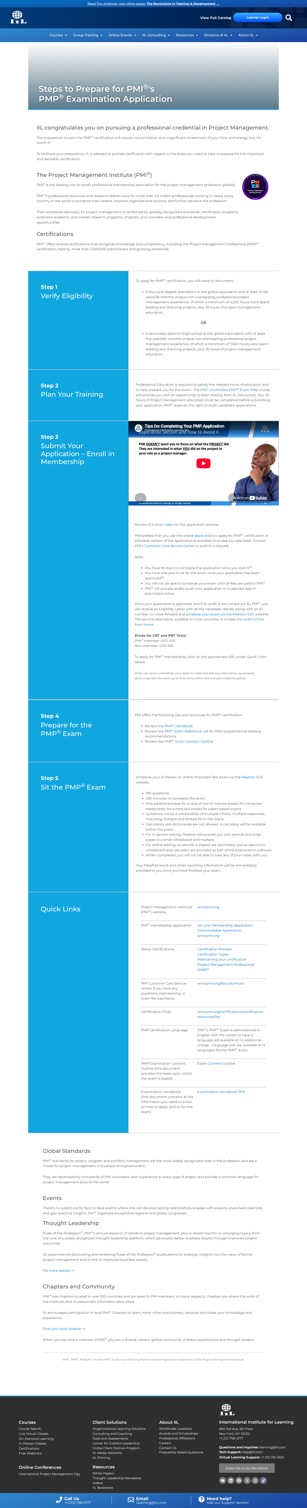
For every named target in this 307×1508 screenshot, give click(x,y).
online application (198, 536)
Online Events (120, 35)
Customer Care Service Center (169, 546)
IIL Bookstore (103, 1488)
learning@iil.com (252, 1447)
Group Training (85, 35)
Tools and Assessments (110, 1438)
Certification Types (212, 954)
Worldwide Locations (175, 1429)
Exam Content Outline (194, 741)
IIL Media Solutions (107, 1453)
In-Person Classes (32, 1443)
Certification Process (214, 949)
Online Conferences (40, 1467)
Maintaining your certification (222, 959)
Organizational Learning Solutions (119, 1429)
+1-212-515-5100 (272, 1457)
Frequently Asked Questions (181, 1452)
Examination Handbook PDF (221, 1092)
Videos (98, 1483)
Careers (165, 1443)
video (169, 525)
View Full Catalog (215, 18)
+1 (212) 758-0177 (77, 1503)
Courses (56, 35)
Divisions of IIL (216, 35)
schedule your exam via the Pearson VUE (220, 614)
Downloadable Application (219, 930)
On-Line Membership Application (225, 925)
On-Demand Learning (36, 1439)
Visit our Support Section (228, 1503)
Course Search (30, 1429)
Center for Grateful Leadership (116, 1443)
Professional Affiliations (177, 1438)
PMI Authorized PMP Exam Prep (229, 390)
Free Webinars (30, 1453)
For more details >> (59, 1271)
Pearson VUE (252, 777)
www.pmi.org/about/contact (220, 983)
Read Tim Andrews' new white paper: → (153, 4)
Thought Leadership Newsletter (117, 1478)
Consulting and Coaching (112, 1434)
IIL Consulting (154, 35)
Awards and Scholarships (178, 1433)
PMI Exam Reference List (186, 731)
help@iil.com (241, 1452)
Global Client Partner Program (116, 1448)
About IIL (246, 35)
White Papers (103, 1473)
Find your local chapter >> (64, 1329)
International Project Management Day (49, 1474)
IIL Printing (101, 1458)
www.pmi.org (208, 907)
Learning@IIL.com (151, 1503)
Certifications (29, 1448)
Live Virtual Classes (33, 1434)
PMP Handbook (179, 726)
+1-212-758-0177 (231, 1438)
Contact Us (167, 1448)
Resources (185, 35)
